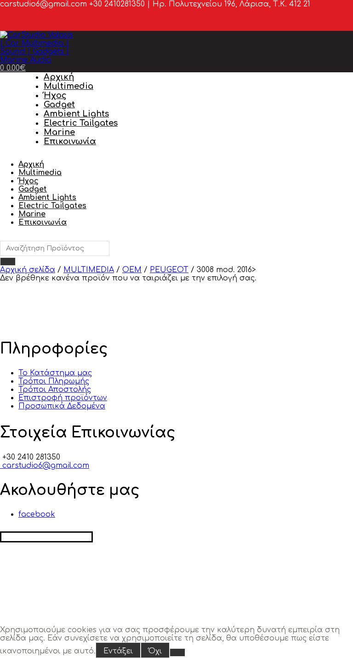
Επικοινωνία (70, 141)
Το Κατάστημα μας (55, 373)
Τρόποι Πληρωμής (53, 381)
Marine (59, 132)
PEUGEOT (169, 270)
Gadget (59, 104)
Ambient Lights (76, 113)
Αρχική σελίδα (27, 270)
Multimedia (68, 86)
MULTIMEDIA (88, 270)
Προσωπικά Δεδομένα (61, 406)
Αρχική (59, 77)
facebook (36, 514)
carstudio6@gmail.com (44, 465)
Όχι (155, 651)
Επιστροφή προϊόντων (62, 398)
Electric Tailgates (81, 123)
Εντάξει (118, 651)
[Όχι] (177, 652)
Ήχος (55, 95)
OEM (132, 270)
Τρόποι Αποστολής (54, 389)
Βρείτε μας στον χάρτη (46, 537)
